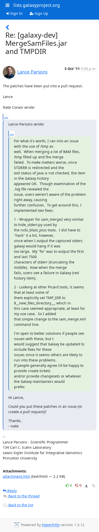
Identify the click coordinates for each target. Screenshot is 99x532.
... (6, 116)
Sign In (16, 13)
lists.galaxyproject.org (36, 5)
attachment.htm (16, 476)
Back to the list (20, 504)
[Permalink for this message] (93, 485)
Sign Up (41, 13)
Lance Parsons (32, 72)
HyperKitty (51, 525)
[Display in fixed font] (86, 486)
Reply (11, 490)
